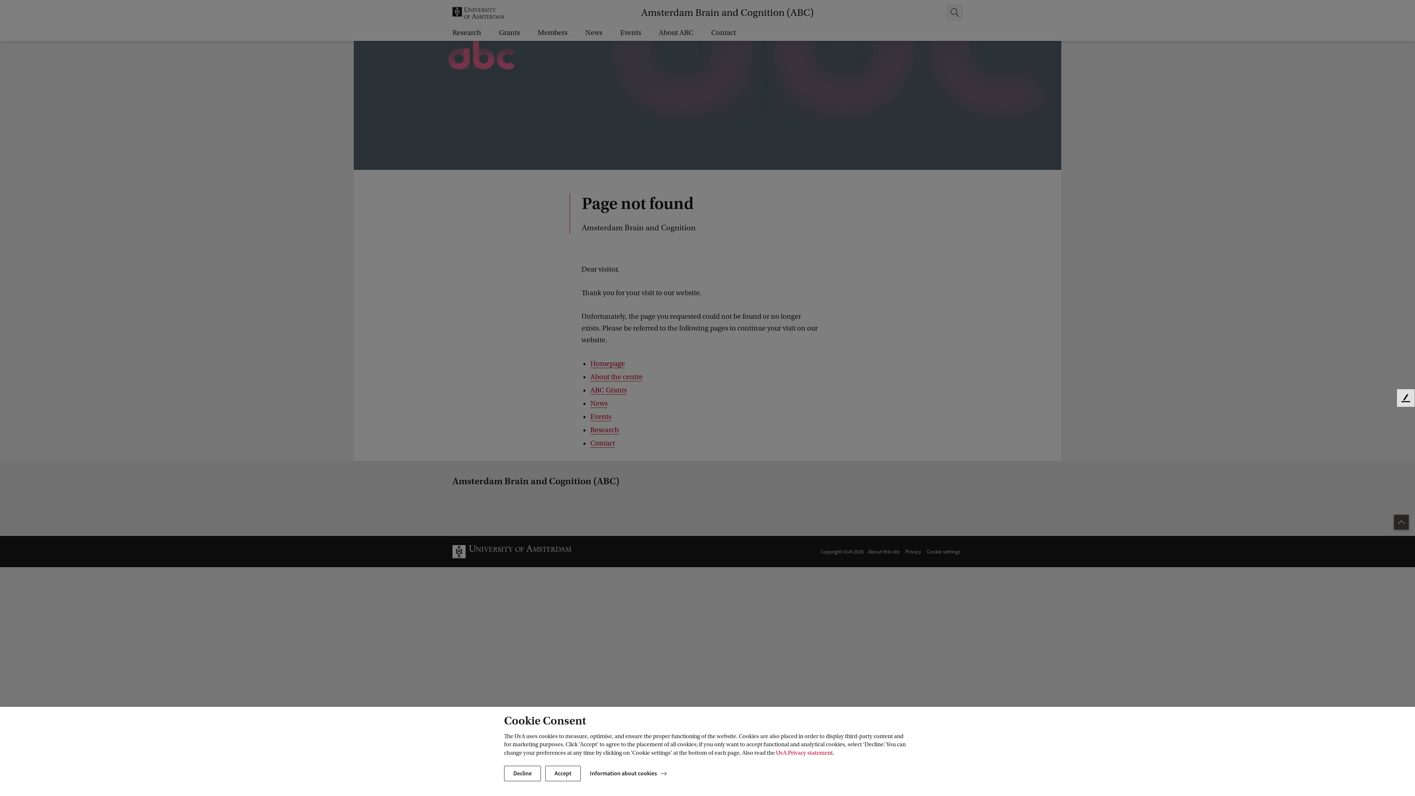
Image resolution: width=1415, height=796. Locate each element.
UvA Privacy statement (804, 753)
